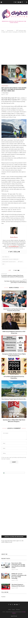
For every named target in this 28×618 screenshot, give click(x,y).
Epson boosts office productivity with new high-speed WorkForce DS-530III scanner (18, 565)
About (9, 609)
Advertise (18, 609)
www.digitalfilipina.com (13, 246)
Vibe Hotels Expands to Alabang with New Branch (18, 585)
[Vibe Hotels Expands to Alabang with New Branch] (5, 586)
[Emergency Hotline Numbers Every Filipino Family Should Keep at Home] (14, 343)
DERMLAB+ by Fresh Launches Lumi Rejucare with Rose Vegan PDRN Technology (18, 576)
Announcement (10, 30)
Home (2, 30)
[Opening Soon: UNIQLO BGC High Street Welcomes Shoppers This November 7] (14, 409)
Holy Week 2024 (5, 256)
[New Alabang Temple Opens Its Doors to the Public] (14, 388)
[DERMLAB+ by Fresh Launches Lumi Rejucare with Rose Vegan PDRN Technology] (5, 576)
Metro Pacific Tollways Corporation (10, 259)
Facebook (3, 596)
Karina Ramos (5, 92)
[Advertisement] (14, 49)
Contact (13, 609)
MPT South (20, 261)
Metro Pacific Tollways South (9, 261)
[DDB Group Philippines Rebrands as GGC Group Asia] (14, 321)
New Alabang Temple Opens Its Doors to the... (14, 399)
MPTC (3, 264)
